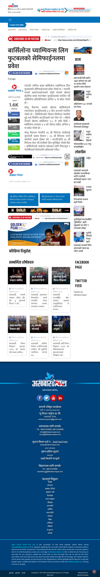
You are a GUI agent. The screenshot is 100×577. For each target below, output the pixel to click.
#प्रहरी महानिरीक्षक (59, 30)
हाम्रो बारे (11, 573)
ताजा (78, 60)
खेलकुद (50, 502)
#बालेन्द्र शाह (46, 30)
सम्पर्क (50, 533)
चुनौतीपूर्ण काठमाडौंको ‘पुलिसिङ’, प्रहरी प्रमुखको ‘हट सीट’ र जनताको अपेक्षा (82, 224)
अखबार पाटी (50, 492)
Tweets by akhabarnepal (80, 293)
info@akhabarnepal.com (50, 432)
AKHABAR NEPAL (50, 390)
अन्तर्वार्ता (50, 506)
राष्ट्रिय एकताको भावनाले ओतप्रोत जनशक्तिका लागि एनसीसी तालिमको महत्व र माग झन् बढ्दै (82, 170)
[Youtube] (53, 398)
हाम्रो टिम (17, 573)
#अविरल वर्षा (72, 30)
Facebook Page (82, 264)
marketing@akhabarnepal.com (50, 471)
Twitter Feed (81, 283)
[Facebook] (39, 398)
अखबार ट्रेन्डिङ (50, 489)
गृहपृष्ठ (50, 482)
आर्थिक (50, 509)
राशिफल (50, 523)
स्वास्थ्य (50, 516)
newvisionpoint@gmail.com (50, 419)
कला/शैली (50, 513)
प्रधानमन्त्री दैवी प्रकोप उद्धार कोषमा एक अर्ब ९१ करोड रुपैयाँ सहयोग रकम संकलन (82, 82)
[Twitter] (46, 398)
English (50, 530)
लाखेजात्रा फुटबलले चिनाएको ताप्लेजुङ (81, 125)
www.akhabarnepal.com (50, 445)
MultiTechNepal (82, 575)
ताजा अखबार (50, 499)
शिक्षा (50, 519)
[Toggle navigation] (10, 19)
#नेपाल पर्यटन (34, 30)
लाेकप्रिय (80, 152)
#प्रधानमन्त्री (12, 30)
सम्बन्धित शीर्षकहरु (21, 262)
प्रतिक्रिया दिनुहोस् (19, 251)
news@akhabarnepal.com (50, 434)
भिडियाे (50, 526)
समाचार (50, 485)
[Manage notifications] (94, 572)
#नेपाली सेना (23, 30)
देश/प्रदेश (50, 495)
